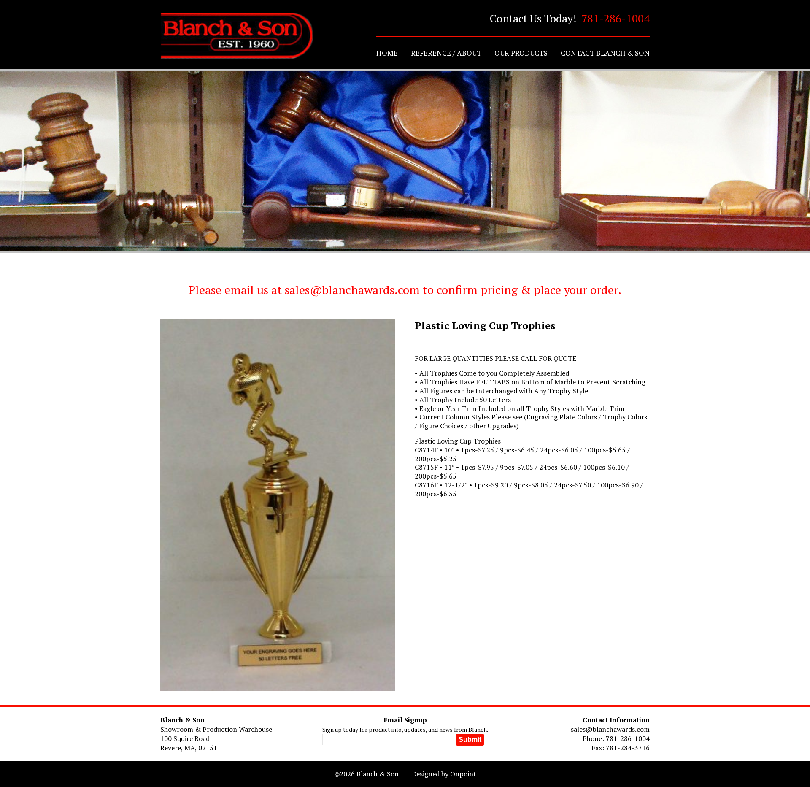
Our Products (521, 53)
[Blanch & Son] (236, 36)
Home (387, 53)
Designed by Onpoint (444, 774)
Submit (470, 739)
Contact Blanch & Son (605, 53)
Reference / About (446, 53)
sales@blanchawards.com (610, 729)
